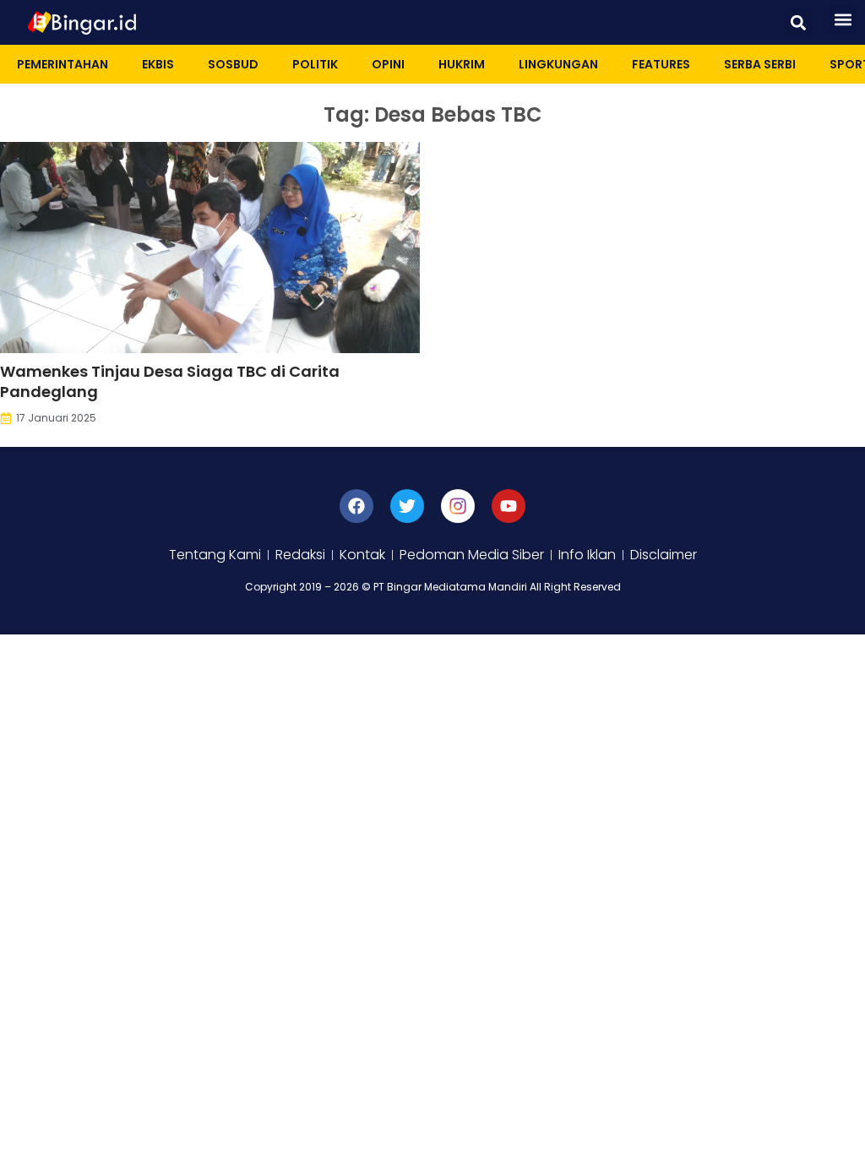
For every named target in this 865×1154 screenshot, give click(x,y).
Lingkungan (558, 64)
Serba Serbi (760, 64)
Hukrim (461, 64)
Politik (315, 64)
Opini (388, 64)
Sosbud (233, 64)
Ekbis (158, 64)
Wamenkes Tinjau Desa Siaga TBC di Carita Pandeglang (170, 381)
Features (661, 64)
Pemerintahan (62, 64)
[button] (798, 22)
